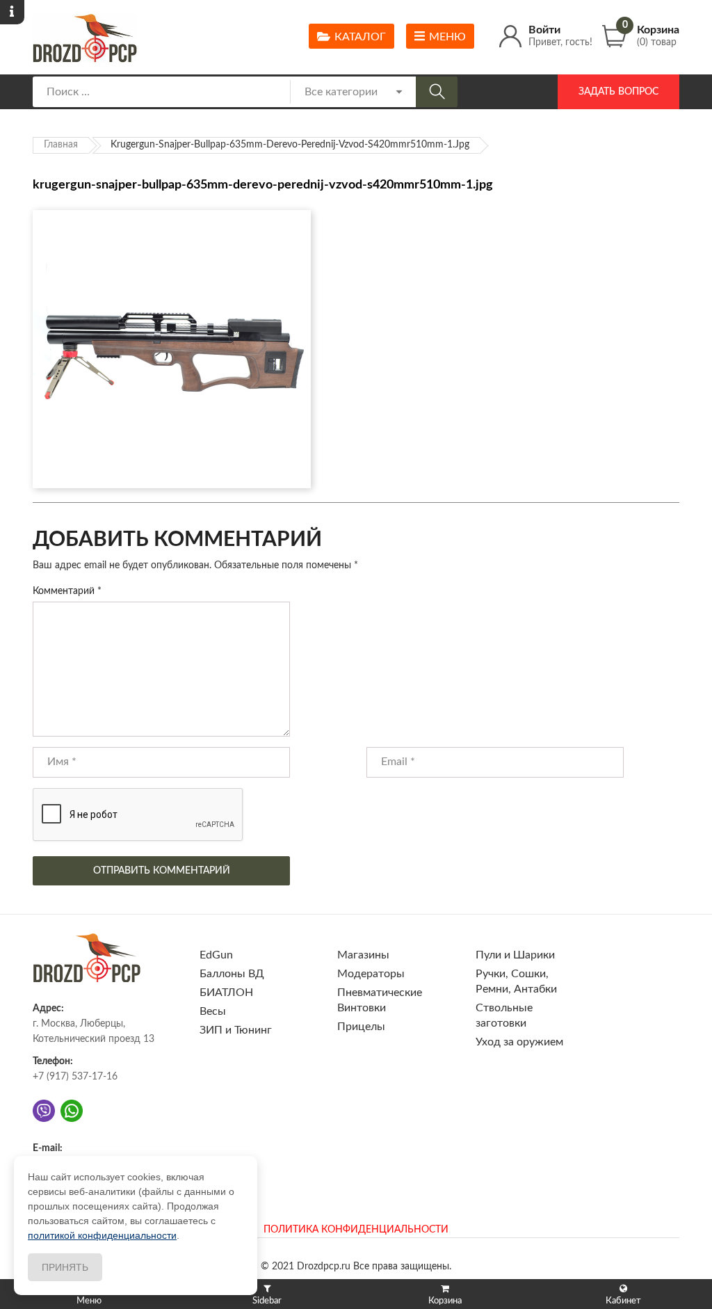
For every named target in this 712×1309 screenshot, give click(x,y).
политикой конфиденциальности (102, 1235)
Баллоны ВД (232, 973)
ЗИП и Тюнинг (236, 1030)
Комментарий (67, 591)
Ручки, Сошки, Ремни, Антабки (516, 981)
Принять (65, 1267)
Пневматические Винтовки (379, 1000)
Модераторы (371, 973)
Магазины (363, 955)
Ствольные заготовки (504, 1015)
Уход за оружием (519, 1041)
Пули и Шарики (515, 955)
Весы (213, 1011)
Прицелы (361, 1026)
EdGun (216, 955)
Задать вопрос (618, 92)
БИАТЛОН (226, 992)
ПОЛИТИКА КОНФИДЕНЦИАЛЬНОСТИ (356, 1230)
